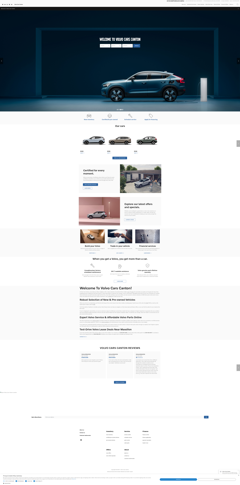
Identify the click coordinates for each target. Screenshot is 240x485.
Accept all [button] (178, 479)
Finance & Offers (224, 4)
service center (96, 320)
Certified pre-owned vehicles (112, 437)
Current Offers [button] (130, 219)
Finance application (147, 437)
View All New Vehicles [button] (119, 158)
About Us (82, 429)
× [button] (238, 475)
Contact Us (82, 432)
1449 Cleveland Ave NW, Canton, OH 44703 (212, 0)
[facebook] (81, 440)
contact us (110, 296)
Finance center (146, 434)
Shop (81, 153)
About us (231, 4)
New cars (184, 4)
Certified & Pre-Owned (191, 4)
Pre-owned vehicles (110, 440)
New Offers (108, 453)
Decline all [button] (216, 479)
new (128, 291)
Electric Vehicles (201, 4)
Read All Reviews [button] (120, 382)
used (132, 291)
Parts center (127, 440)
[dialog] (120, 479)
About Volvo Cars (208, 4)
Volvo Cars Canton (124, 469)
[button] (237, 4)
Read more (74, 479)
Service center (127, 434)
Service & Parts (217, 4)
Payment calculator (147, 440)
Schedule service (128, 437)
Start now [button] (92, 253)
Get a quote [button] (119, 253)
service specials (105, 322)
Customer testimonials (85, 435)
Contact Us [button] (83, 336)
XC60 (147, 303)
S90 (94, 304)
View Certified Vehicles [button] (90, 184)
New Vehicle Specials (111, 455)
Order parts (126, 442)
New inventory (109, 434)
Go (206, 417)
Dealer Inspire (129, 471)
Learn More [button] (87, 188)
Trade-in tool (145, 442)
